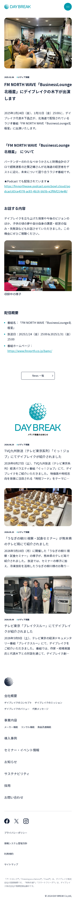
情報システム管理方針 (15, 843)
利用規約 (8, 853)
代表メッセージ (40, 708)
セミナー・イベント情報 (21, 750)
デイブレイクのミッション (48, 702)
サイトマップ (11, 864)
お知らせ (10, 761)
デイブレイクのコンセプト (18, 702)
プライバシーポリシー (15, 832)
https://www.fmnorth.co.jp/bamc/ (29, 351)
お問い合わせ (13, 797)
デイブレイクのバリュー (17, 708)
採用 (7, 785)
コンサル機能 (28, 727)
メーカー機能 (11, 727)
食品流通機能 (44, 727)
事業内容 (10, 720)
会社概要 (10, 695)
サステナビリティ (17, 773)
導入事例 (10, 738)
